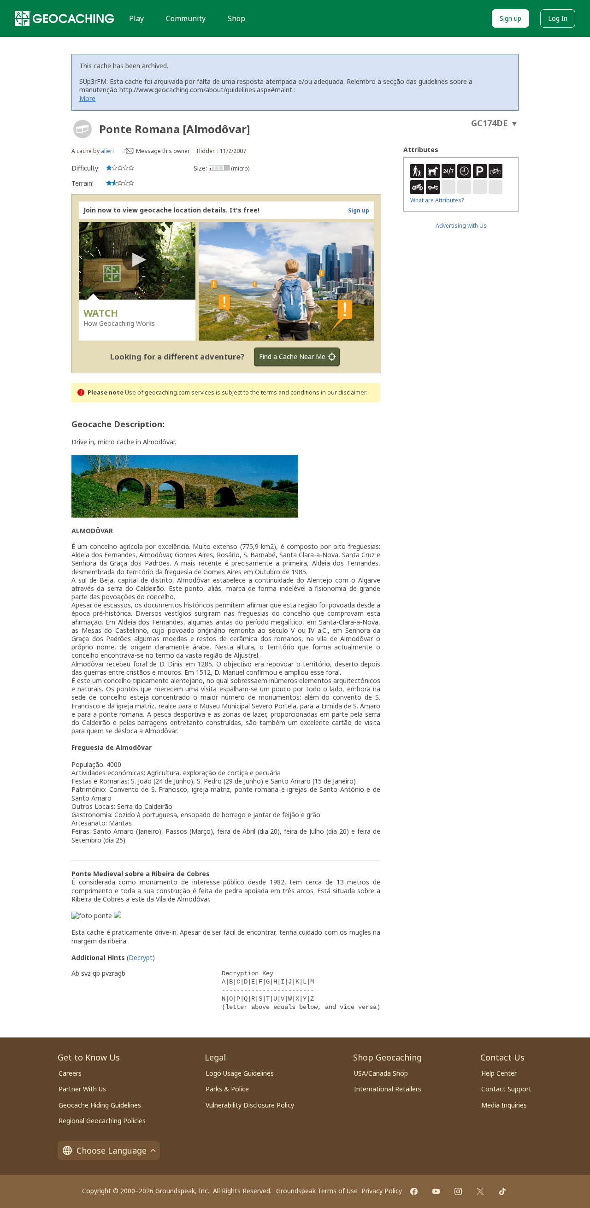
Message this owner (163, 151)
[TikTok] (502, 1191)
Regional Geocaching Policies (102, 1120)
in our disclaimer (343, 392)
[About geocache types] (82, 129)
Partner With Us (82, 1088)
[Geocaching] (64, 18)
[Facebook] (413, 1191)
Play (136, 18)
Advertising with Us (461, 226)
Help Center (499, 1073)
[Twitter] (480, 1191)
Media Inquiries (504, 1105)
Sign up (510, 18)
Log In (557, 18)
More (87, 98)
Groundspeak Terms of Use (317, 1190)
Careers (70, 1073)
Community (186, 18)
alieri (107, 151)
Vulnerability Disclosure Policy (250, 1105)
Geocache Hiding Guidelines (100, 1105)
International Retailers (387, 1088)
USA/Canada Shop (381, 1073)
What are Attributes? (437, 200)
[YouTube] (436, 1191)
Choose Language (112, 1150)
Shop (236, 18)
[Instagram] (458, 1191)
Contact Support (506, 1088)
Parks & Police (227, 1088)
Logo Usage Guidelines (240, 1073)
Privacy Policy (381, 1190)
